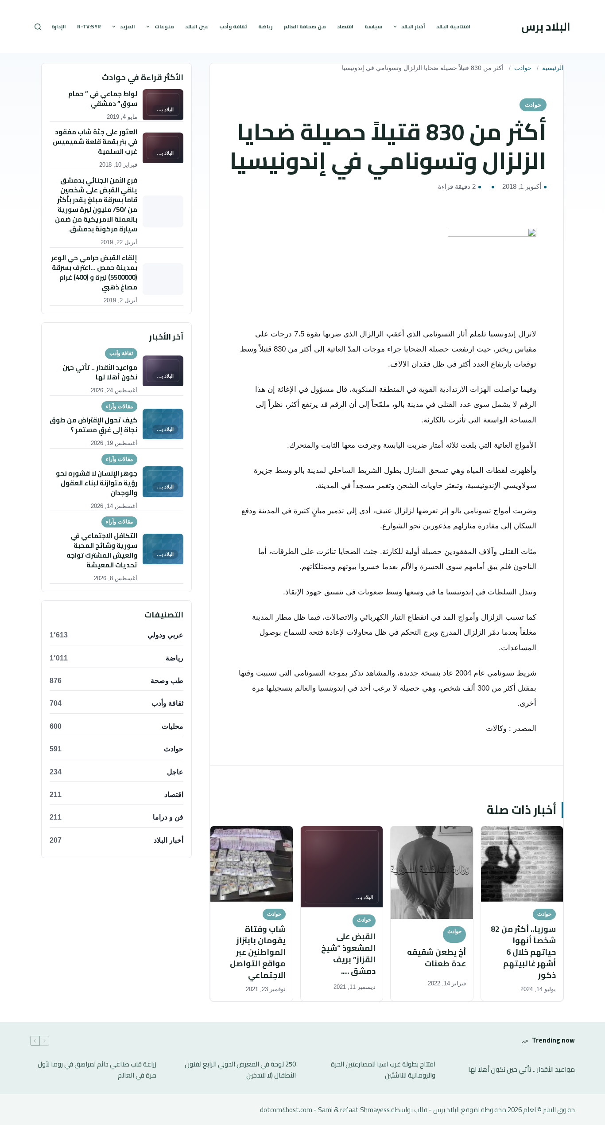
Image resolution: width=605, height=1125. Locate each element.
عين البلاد (196, 26)
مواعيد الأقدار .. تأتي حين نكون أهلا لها (521, 1069)
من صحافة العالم (304, 26)
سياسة (373, 26)
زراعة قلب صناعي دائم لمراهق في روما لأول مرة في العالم (97, 1070)
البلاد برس (545, 26)
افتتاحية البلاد (453, 26)
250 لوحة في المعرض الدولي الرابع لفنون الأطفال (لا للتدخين (240, 1070)
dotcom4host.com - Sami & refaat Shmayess (325, 1109)
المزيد (127, 26)
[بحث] (38, 26)
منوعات (164, 26)
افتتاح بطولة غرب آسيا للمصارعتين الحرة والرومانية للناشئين (383, 1070)
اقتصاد (345, 26)
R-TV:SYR (89, 26)
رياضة (265, 26)
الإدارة (58, 26)
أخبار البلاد (413, 26)
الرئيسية (552, 68)
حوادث (522, 68)
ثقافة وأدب (233, 26)
